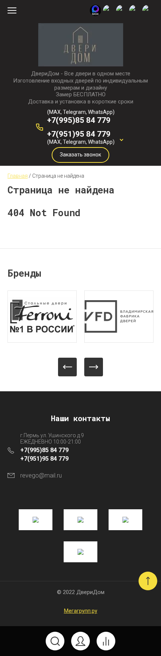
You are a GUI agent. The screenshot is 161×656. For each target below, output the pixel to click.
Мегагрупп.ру (80, 611)
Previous (67, 367)
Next (93, 367)
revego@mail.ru (41, 475)
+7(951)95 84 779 (78, 134)
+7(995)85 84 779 (78, 120)
